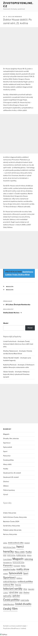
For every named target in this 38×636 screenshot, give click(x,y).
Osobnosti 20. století (11, 477)
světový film (8, 584)
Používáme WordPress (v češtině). (14, 628)
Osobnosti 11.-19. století (12, 473)
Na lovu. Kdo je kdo (10, 534)
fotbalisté (27, 543)
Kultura (29, 555)
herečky (8, 551)
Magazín (10, 286)
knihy (4, 555)
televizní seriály (12, 588)
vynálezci (5, 592)
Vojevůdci (31, 589)
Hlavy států (7, 464)
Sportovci (6, 443)
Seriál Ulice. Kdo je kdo (11, 526)
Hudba (5, 469)
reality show (22, 569)
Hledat (5, 323)
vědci (21, 592)
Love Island (7, 559)
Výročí (5, 494)
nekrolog (28, 559)
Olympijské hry (7, 562)
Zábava (5, 486)
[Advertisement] (19, 46)
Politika (23, 566)
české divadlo (23, 603)
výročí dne (13, 592)
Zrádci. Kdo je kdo (9, 513)
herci (20, 546)
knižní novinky (11, 555)
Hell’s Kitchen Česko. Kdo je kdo (15, 517)
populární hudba (9, 569)
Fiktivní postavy (9, 490)
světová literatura (10, 582)
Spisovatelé (7, 447)
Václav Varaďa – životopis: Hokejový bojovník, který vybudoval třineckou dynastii (16, 374)
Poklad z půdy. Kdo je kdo (12, 530)
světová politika (25, 581)
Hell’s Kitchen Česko (9, 547)
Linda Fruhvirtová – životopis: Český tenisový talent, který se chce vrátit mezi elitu (18, 344)
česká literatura (8, 604)
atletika (5, 543)
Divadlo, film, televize (11, 438)
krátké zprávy (21, 555)
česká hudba (24, 600)
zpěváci (16, 595)
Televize (18, 585)
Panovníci (6, 456)
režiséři (5, 573)
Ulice (25, 589)
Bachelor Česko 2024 (11, 521)
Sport (5, 451)
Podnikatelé (17, 566)
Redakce (18, 16)
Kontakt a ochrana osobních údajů (14, 626)
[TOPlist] (3, 635)
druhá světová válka (16, 543)
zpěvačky (7, 596)
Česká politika (8, 460)
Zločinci (6, 481)
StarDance (19, 578)
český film (10, 608)
